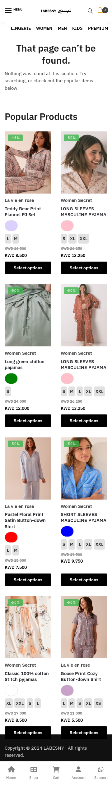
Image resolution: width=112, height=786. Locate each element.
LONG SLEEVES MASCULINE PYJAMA (83, 212)
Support (101, 777)
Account (79, 777)
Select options (28, 268)
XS (98, 703)
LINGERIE (21, 28)
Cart (56, 777)
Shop (33, 777)
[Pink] (67, 225)
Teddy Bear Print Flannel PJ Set (23, 212)
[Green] (11, 378)
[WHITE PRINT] (11, 690)
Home (11, 777)
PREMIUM (98, 28)
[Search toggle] (90, 11)
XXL (83, 238)
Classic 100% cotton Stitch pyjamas (27, 676)
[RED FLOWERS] (11, 537)
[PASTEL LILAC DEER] (11, 225)
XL (72, 238)
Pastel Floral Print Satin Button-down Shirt (25, 520)
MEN (62, 28)
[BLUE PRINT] (67, 531)
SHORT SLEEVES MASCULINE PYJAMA (83, 517)
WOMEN (44, 28)
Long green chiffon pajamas (24, 365)
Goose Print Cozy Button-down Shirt (81, 676)
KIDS (77, 28)
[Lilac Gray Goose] (67, 690)
